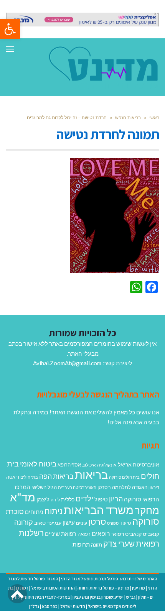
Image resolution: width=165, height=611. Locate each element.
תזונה (96, 545)
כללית (67, 499)
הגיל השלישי (44, 487)
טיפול (101, 499)
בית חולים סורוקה (124, 477)
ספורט (113, 523)
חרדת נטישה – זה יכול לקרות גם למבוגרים (67, 117)
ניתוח (54, 511)
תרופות (81, 544)
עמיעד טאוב (47, 522)
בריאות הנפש (128, 117)
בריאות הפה (56, 476)
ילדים (84, 498)
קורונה (23, 522)
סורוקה (145, 521)
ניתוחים (34, 511)
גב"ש (130, 597)
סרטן (97, 521)
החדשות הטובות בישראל (53, 588)
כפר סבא (50, 606)
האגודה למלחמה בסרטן (122, 487)
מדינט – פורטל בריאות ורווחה (103, 588)
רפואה (84, 534)
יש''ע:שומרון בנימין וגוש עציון (98, 597)
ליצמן (43, 499)
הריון (116, 499)
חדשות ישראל (72, 606)
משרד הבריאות (99, 509)
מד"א (22, 497)
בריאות (91, 474)
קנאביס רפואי (126, 534)
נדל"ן (34, 606)
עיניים (81, 523)
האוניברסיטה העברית (77, 487)
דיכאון (153, 487)
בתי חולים (29, 477)
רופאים (101, 533)
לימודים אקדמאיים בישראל (112, 606)
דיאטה (12, 477)
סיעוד (125, 523)
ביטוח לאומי (38, 463)
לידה (55, 499)
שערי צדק (119, 543)
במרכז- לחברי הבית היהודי (46, 597)
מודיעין (138, 588)
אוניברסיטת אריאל (138, 464)
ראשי (154, 117)
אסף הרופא (69, 465)
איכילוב (89, 464)
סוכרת (15, 512)
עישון (69, 522)
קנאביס (151, 534)
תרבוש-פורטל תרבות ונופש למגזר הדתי (96, 578)
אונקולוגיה (107, 464)
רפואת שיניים (60, 533)
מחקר (147, 510)
